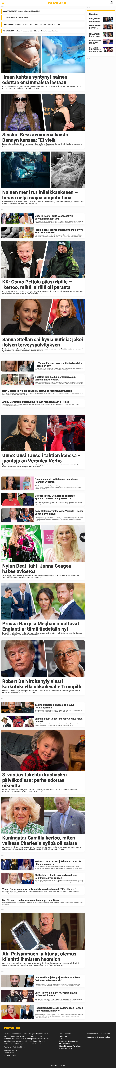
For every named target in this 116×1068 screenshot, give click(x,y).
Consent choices (58, 1065)
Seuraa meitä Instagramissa (98, 1037)
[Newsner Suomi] (57, 3)
